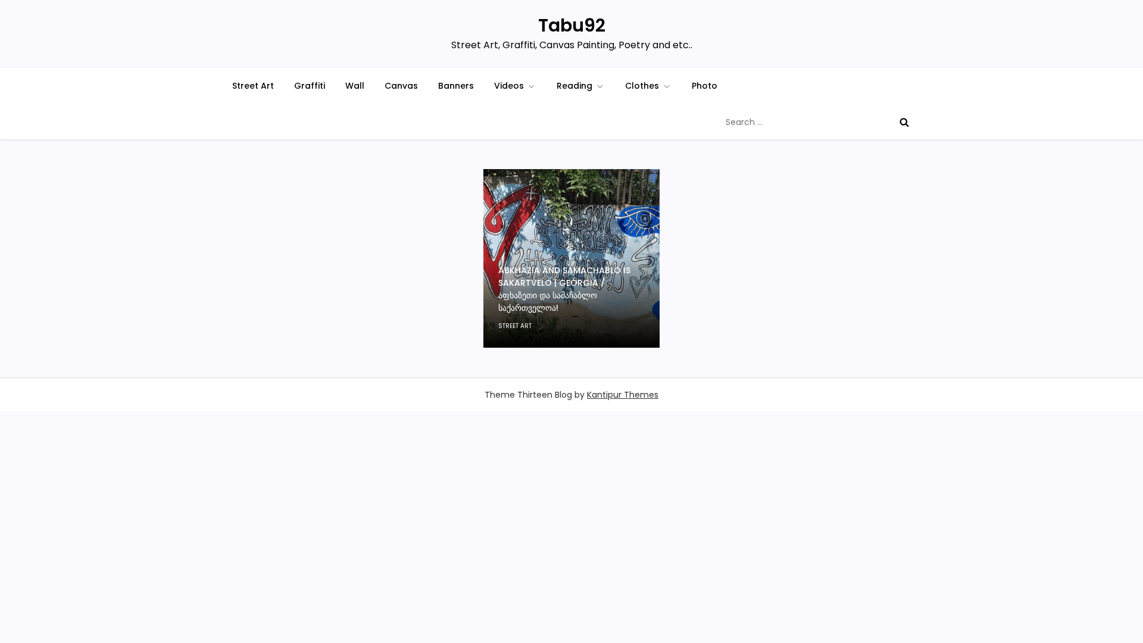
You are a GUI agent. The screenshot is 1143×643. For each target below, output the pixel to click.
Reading (574, 86)
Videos (509, 86)
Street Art (253, 86)
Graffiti (309, 86)
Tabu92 (571, 25)
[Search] (904, 122)
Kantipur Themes (622, 395)
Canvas (401, 86)
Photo (704, 86)
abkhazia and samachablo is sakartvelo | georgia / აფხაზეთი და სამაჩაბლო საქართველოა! (564, 289)
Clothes (642, 86)
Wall (354, 86)
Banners (456, 86)
